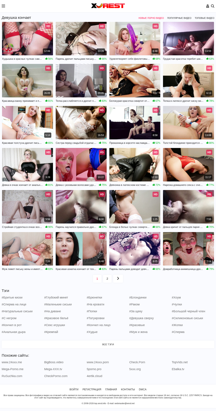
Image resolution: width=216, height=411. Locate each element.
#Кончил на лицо (99, 325)
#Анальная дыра (13, 332)
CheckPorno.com (56, 376)
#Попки (92, 311)
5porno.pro (94, 369)
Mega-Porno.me (12, 369)
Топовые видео (204, 18)
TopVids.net (180, 362)
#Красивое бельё (56, 318)
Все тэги (108, 344)
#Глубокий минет (56, 297)
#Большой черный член (188, 311)
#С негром (9, 318)
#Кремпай (51, 332)
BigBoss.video (53, 362)
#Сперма (178, 332)
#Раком (134, 304)
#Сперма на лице (14, 304)
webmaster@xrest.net (124, 403)
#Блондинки (137, 297)
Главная (111, 389)
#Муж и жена (138, 332)
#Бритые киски (12, 297)
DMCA (142, 389)
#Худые (92, 332)
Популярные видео (179, 18)
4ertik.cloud (94, 376)
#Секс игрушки (54, 325)
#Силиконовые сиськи (187, 318)
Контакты (128, 389)
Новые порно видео (151, 18)
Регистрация (92, 389)
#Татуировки (95, 318)
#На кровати (95, 304)
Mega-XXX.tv (53, 369)
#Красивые (137, 325)
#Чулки (177, 304)
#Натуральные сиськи (17, 311)
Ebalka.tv (178, 369)
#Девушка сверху (141, 318)
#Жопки (177, 325)
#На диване (52, 311)
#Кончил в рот (12, 325)
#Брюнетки (94, 297)
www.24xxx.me (12, 362)
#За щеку (135, 311)
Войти (74, 389)
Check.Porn (137, 362)
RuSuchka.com (12, 376)
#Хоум (176, 297)
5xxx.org (135, 369)
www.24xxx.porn (98, 362)
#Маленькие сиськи (58, 304)
